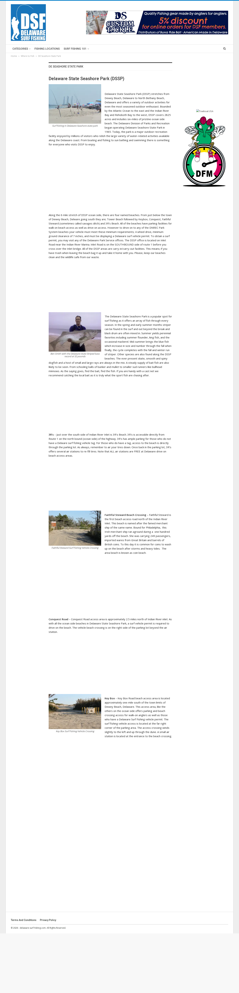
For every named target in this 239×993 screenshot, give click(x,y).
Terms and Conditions (23, 920)
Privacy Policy (48, 920)
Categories (20, 48)
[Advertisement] (110, 173)
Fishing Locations (47, 48)
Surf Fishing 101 (75, 48)
